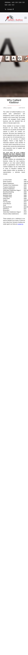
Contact (9, 9)
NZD (6, 5)
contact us (20, 224)
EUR (20, 2)
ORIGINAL (8, 2)
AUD (13, 2)
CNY (16, 2)
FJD (23, 2)
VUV (13, 5)
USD (9, 5)
